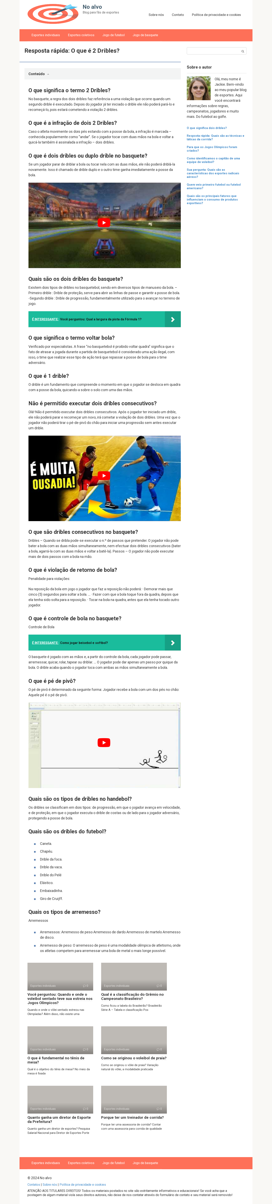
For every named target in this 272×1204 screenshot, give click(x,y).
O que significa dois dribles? (207, 128)
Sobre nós (156, 15)
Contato (178, 15)
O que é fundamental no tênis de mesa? (55, 1060)
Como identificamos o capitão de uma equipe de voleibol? (213, 160)
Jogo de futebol (113, 35)
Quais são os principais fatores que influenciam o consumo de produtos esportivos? (212, 199)
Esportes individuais (45, 35)
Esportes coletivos (81, 35)
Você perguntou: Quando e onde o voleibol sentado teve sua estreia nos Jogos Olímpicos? (59, 998)
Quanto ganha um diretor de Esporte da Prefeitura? (59, 1119)
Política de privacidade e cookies (216, 15)
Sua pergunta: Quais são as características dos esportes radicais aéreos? (213, 173)
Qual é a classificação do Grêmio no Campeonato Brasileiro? (132, 996)
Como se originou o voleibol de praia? (133, 1058)
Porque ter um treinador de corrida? (132, 1117)
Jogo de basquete (145, 35)
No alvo (92, 7)
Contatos (33, 1185)
